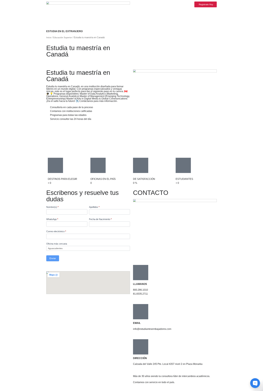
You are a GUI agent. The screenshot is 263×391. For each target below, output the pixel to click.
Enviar (52, 258)
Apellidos (94, 207)
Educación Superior (62, 37)
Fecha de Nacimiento (100, 219)
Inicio (48, 37)
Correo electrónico (56, 231)
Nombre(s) (52, 207)
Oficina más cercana (56, 243)
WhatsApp (52, 219)
